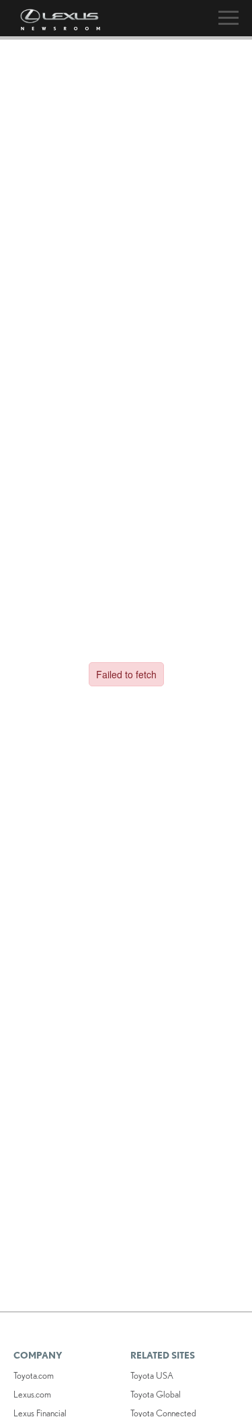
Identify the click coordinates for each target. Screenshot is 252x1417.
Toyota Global (155, 1394)
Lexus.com (32, 1394)
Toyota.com (33, 1375)
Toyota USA (151, 1375)
